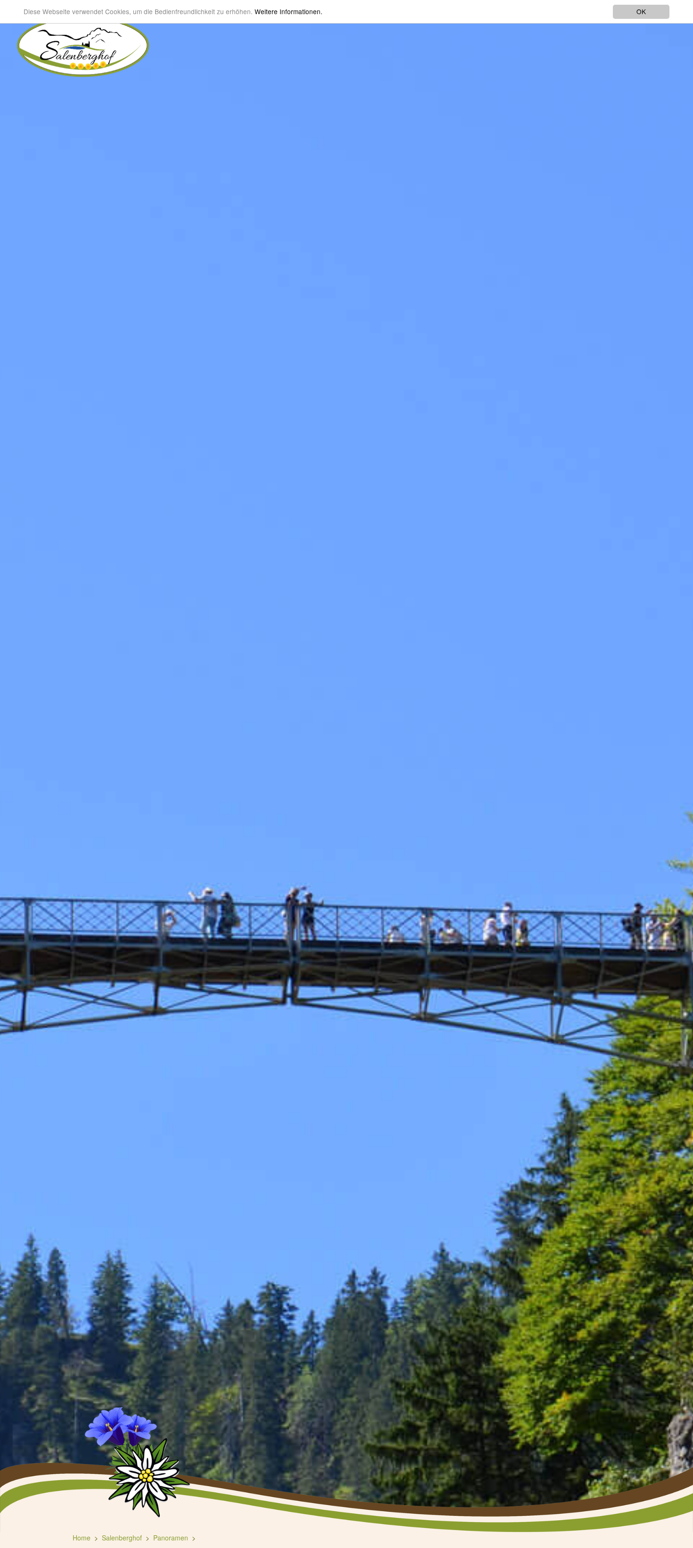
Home (82, 1537)
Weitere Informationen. (288, 12)
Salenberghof (122, 1537)
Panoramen (170, 1537)
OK (641, 11)
